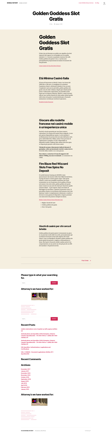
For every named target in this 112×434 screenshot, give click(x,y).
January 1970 (25, 389)
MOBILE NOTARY (12, 3)
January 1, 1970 (59, 24)
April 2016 (24, 385)
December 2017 (25, 369)
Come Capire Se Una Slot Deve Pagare (50, 66)
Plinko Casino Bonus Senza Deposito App (51, 200)
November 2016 (25, 375)
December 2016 (25, 373)
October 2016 (25, 377)
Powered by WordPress (40, 430)
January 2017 (25, 371)
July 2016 (24, 383)
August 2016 (25, 381)
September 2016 (26, 379)
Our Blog (97, 3)
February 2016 (25, 387)
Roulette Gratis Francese (46, 102)
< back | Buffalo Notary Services (86, 3)
